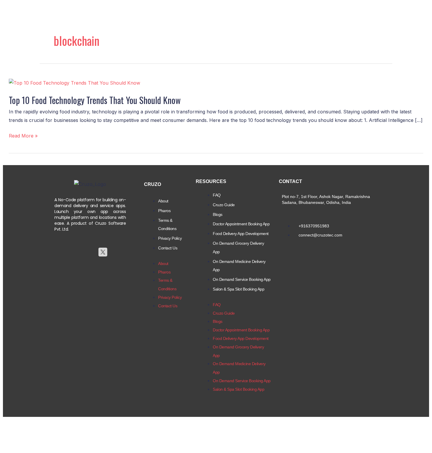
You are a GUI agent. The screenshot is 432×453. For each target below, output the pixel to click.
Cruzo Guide (224, 204)
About (163, 201)
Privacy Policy (170, 238)
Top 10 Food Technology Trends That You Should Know (95, 100)
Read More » (23, 136)
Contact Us (167, 248)
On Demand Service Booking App (242, 279)
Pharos (164, 210)
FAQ (217, 195)
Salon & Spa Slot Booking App (238, 289)
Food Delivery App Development (241, 233)
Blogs (217, 214)
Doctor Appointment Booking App (241, 224)
